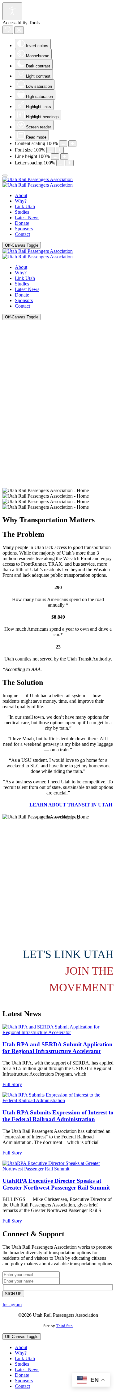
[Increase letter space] (70, 163)
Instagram (12, 1304)
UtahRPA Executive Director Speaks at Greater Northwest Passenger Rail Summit (56, 1184)
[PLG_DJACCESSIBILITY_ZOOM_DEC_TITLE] (63, 143)
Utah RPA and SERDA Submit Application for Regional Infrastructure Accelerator (57, 1047)
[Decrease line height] (55, 156)
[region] (58, 415)
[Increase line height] (64, 156)
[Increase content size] (72, 143)
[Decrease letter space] (60, 163)
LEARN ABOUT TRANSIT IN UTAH (71, 804)
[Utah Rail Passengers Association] (37, 182)
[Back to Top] (4, 175)
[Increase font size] (60, 150)
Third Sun (64, 1325)
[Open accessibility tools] (12, 11)
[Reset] (7, 30)
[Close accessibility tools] (19, 30)
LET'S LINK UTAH (68, 954)
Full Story (12, 1084)
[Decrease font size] (50, 150)
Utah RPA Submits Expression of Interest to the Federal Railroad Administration (58, 1115)
